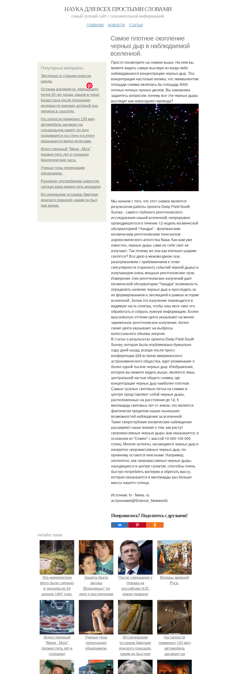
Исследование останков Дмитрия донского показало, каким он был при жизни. (69, 200)
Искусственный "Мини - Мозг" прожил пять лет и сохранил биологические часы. (66, 154)
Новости (116, 24)
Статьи (136, 24)
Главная (95, 24)
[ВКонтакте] (120, 525)
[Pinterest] (137, 525)
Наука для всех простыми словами (117, 9)
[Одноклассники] (155, 525)
